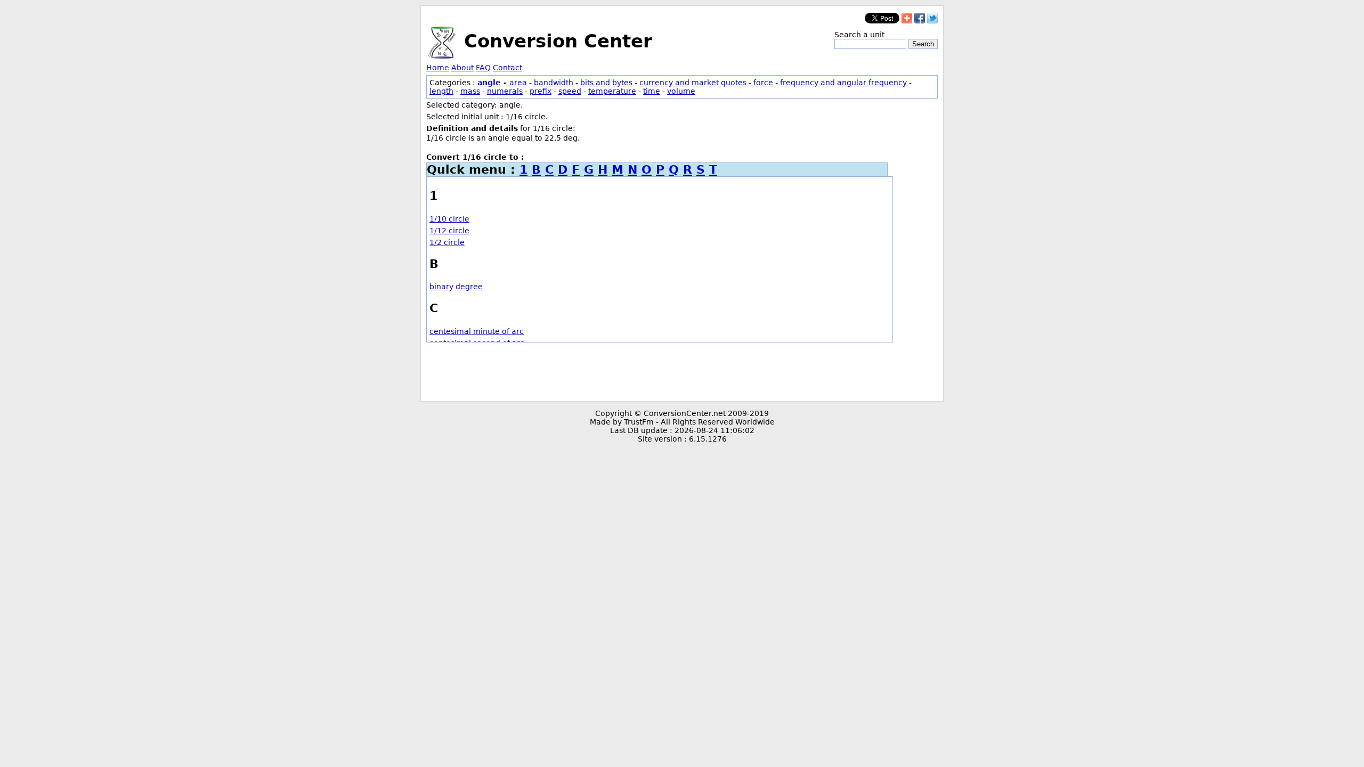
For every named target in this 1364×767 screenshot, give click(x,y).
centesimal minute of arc (476, 331)
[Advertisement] (682, 372)
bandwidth (553, 82)
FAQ (483, 67)
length (441, 91)
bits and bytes (606, 82)
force (763, 82)
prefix (540, 91)
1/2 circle (447, 242)
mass (470, 91)
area (518, 82)
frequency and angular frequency (843, 82)
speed (569, 91)
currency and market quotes (692, 82)
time (651, 91)
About (462, 67)
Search (923, 44)
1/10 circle (449, 219)
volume (681, 91)
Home (437, 67)
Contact (507, 67)
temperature (612, 91)
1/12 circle (449, 230)
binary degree (456, 286)
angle (489, 82)
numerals (505, 91)
